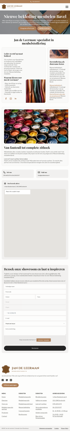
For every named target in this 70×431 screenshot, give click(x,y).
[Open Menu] (67, 7)
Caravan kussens (24, 411)
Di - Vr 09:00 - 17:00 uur (60, 411)
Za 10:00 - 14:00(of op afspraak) (58, 415)
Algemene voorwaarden (45, 428)
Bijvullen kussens (41, 397)
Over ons (5, 404)
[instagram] (11, 98)
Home (4, 397)
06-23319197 (57, 407)
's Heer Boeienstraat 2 (60, 397)
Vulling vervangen (41, 400)
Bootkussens (23, 414)
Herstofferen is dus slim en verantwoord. (57, 95)
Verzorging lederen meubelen (42, 408)
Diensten (4, 400)
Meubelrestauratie (25, 397)
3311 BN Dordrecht (59, 400)
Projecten (5, 413)
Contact (4, 416)
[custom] (3, 380)
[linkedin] (15, 98)
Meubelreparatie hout (26, 404)
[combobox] (6, 313)
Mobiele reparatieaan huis (7, 408)
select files (43, 340)
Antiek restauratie (41, 413)
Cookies (56, 428)
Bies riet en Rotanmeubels (40, 417)
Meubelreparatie (24, 400)
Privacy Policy (64, 428)
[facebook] (6, 98)
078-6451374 (57, 404)
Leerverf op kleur (41, 404)
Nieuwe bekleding (55, 85)
